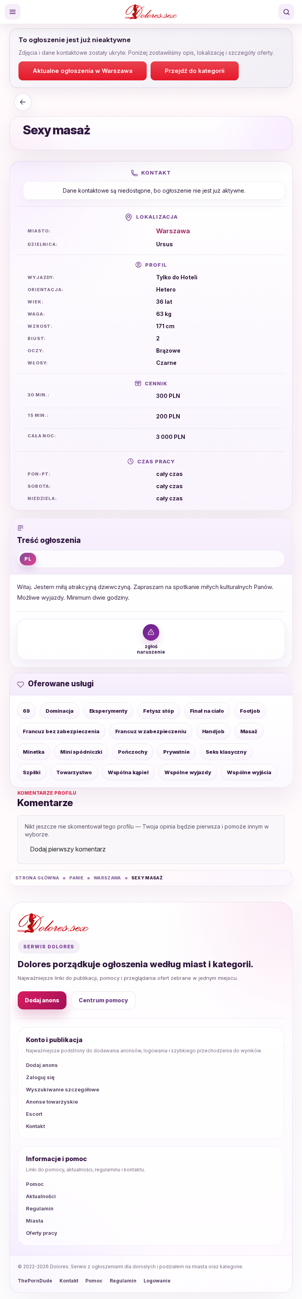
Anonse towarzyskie (52, 1101)
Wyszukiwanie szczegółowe (62, 1089)
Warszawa (173, 231)
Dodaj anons (42, 1000)
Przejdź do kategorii (195, 70)
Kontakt (35, 1126)
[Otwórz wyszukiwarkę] (286, 12)
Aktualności (41, 1196)
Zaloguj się (40, 1077)
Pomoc (35, 1184)
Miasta (34, 1220)
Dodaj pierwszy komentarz (68, 849)
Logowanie (157, 1281)
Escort (34, 1114)
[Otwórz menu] (12, 12)
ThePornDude (35, 1281)
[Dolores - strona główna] (151, 11)
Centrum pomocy (103, 1000)
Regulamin (39, 1208)
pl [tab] (27, 559)
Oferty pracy (41, 1233)
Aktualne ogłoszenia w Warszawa (83, 70)
